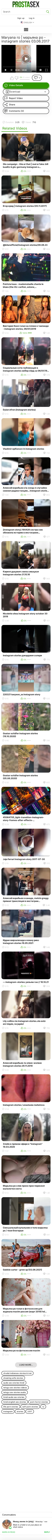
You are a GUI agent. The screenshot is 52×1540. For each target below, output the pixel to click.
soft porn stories (30, 1407)
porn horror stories (39, 1402)
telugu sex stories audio (14, 1392)
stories (20, 1411)
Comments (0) (16, 111)
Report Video (16, 98)
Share (12, 104)
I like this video (12, 78)
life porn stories (10, 1407)
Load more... (26, 1365)
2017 (29, 1411)
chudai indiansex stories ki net (17, 1373)
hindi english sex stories (14, 1402)
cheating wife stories (13, 1378)
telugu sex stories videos (15, 1387)
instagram (8, 1411)
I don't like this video (16, 78)
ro (43, 1407)
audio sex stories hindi (13, 1383)
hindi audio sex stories (13, 1397)
